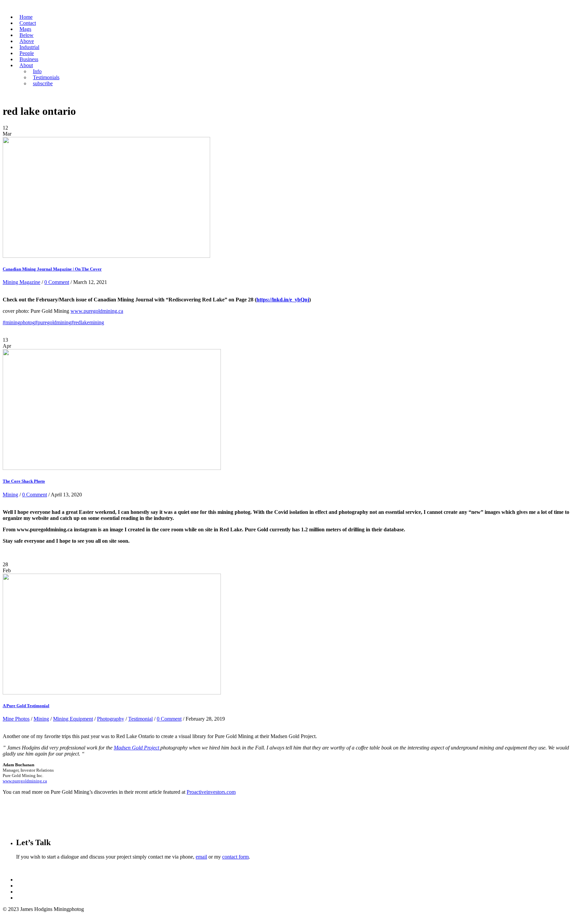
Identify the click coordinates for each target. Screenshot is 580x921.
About (26, 65)
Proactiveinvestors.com (211, 792)
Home (26, 17)
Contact (27, 23)
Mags (25, 29)
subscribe (43, 83)
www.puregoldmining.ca (96, 311)
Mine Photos (16, 719)
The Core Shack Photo (24, 481)
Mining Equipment (73, 719)
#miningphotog (19, 322)
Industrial (29, 47)
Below (26, 35)
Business (28, 59)
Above (26, 41)
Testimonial (140, 719)
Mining (10, 494)
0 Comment (56, 282)
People (26, 53)
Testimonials (46, 77)
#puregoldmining (53, 322)
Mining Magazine (21, 282)
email (201, 857)
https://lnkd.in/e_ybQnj (282, 299)
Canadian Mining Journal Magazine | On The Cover (52, 269)
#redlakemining (87, 322)
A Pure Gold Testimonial (26, 705)
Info (37, 71)
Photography (110, 719)
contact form (235, 857)
